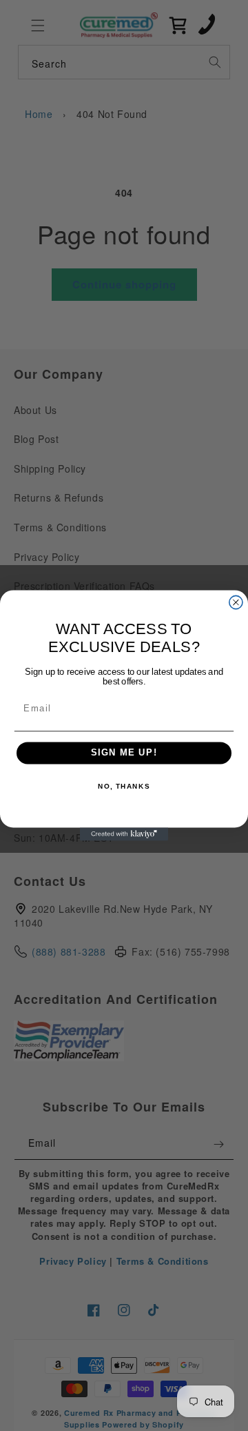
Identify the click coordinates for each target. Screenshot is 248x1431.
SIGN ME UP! (124, 753)
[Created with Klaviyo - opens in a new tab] (124, 833)
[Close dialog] (235, 602)
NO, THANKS (124, 786)
